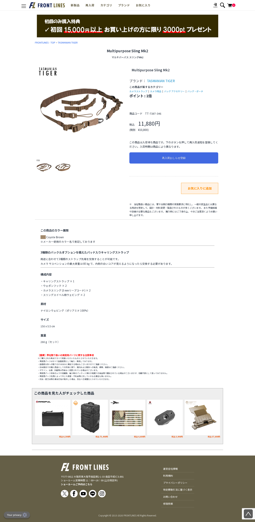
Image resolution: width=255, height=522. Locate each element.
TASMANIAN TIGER (68, 42)
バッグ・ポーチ (195, 91)
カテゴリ (106, 5)
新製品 (75, 5)
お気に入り (143, 5)
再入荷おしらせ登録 (174, 157)
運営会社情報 (170, 468)
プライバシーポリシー (175, 482)
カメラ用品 (155, 91)
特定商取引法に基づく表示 (177, 489)
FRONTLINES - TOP (45, 42)
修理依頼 (168, 503)
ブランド (124, 5)
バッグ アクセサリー (174, 91)
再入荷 (89, 5)
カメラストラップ (138, 91)
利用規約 (168, 475)
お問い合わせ (170, 496)
